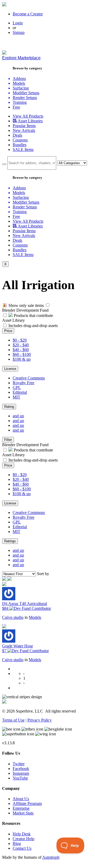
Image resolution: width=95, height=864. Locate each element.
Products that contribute (33, 315)
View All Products (28, 116)
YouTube (20, 778)
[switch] (47, 305)
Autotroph (50, 857)
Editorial (20, 392)
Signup (19, 32)
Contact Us (22, 848)
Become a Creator (28, 14)
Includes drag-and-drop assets (33, 325)
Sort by (43, 573)
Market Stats (23, 813)
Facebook (21, 768)
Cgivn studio (12, 617)
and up (18, 416)
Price (8, 331)
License (10, 369)
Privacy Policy (39, 720)
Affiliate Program (27, 803)
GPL (17, 387)
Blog (17, 843)
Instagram (21, 773)
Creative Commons (29, 378)
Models (35, 617)
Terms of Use (13, 720)
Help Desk (22, 834)
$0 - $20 (20, 340)
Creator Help (23, 838)
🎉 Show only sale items (23, 305)
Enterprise (21, 808)
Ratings (10, 541)
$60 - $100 (22, 354)
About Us (21, 798)
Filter (8, 440)
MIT (16, 397)
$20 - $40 (21, 345)
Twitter (19, 764)
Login (18, 23)
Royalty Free (23, 382)
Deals (17, 135)
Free (16, 107)
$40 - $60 (21, 349)
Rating (9, 407)
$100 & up (22, 359)
